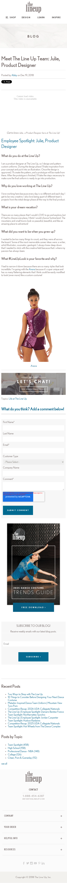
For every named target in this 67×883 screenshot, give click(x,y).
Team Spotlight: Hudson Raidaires (24, 720)
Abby (14, 75)
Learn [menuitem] (41, 18)
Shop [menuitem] (13, 18)
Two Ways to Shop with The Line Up (25, 694)
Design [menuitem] (26, 18)
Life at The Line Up (18, 398)
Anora (32, 269)
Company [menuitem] (8, 816)
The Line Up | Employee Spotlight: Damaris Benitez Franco (36, 712)
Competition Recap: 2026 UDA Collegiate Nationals (34, 709)
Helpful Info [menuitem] (11, 838)
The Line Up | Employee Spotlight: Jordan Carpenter (33, 717)
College (14, 754)
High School (17, 748)
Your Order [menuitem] (10, 827)
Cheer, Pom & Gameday (22, 758)
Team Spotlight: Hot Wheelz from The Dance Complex (34, 726)
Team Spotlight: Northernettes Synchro (26, 714)
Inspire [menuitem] (56, 18)
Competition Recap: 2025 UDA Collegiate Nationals (34, 723)
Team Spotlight (18, 745)
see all (4, 763)
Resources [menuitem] (10, 849)
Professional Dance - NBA (24, 751)
